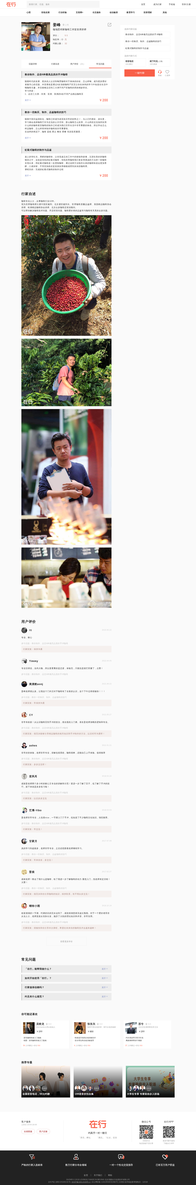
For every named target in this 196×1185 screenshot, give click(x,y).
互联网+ (79, 12)
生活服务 (97, 12)
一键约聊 (139, 73)
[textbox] (63, 4)
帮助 (110, 1175)
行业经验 (63, 12)
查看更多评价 (66, 941)
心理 (29, 12)
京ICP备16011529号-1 (81, 1182)
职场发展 (45, 12)
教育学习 (131, 12)
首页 (143, 4)
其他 (165, 12)
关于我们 (98, 1175)
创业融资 (114, 12)
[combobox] (63, 4)
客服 (160, 75)
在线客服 (28, 1131)
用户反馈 (43, 1131)
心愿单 (167, 75)
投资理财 (148, 12)
